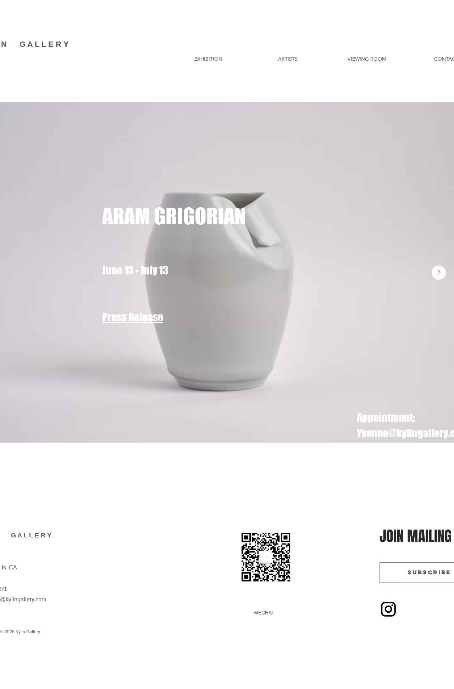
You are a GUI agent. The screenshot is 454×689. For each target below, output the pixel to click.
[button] (208, 59)
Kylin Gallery (27, 631)
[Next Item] (439, 273)
